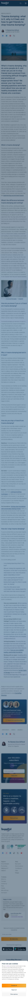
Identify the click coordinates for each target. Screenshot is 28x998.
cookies (7, 966)
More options (14, 994)
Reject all (14, 990)
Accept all (14, 985)
